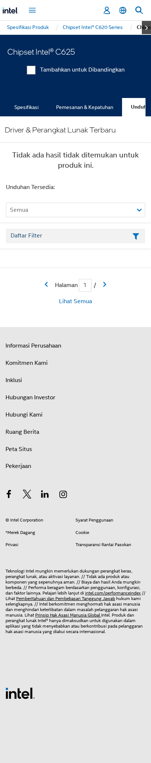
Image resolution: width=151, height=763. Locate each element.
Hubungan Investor (30, 397)
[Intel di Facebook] (9, 495)
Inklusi (13, 380)
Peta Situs (18, 449)
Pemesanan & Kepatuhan (84, 107)
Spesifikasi (26, 107)
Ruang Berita (22, 432)
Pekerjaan (18, 466)
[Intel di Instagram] (63, 495)
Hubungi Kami (24, 414)
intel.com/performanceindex (113, 593)
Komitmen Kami (26, 363)
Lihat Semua (75, 301)
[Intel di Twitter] (27, 495)
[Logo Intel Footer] (20, 693)
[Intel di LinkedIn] (45, 495)
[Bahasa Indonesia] (122, 10)
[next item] (146, 27)
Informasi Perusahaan (33, 345)
